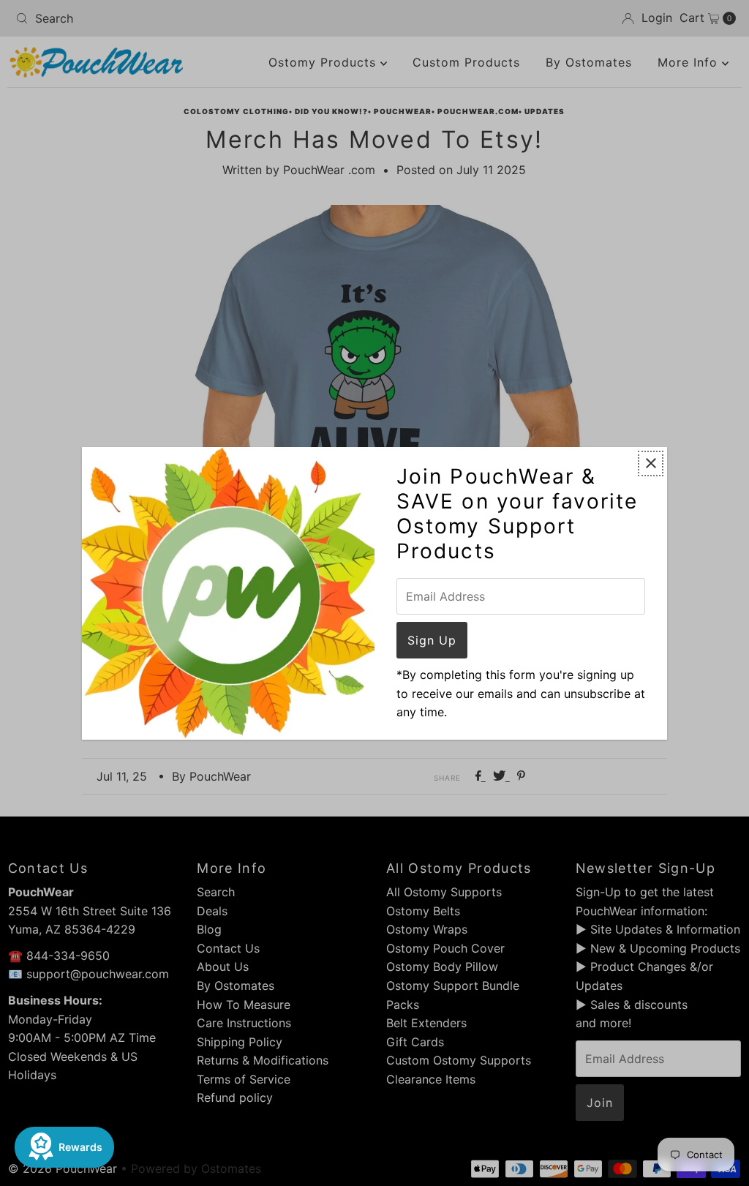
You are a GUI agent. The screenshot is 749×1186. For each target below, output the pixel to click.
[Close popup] (650, 463)
